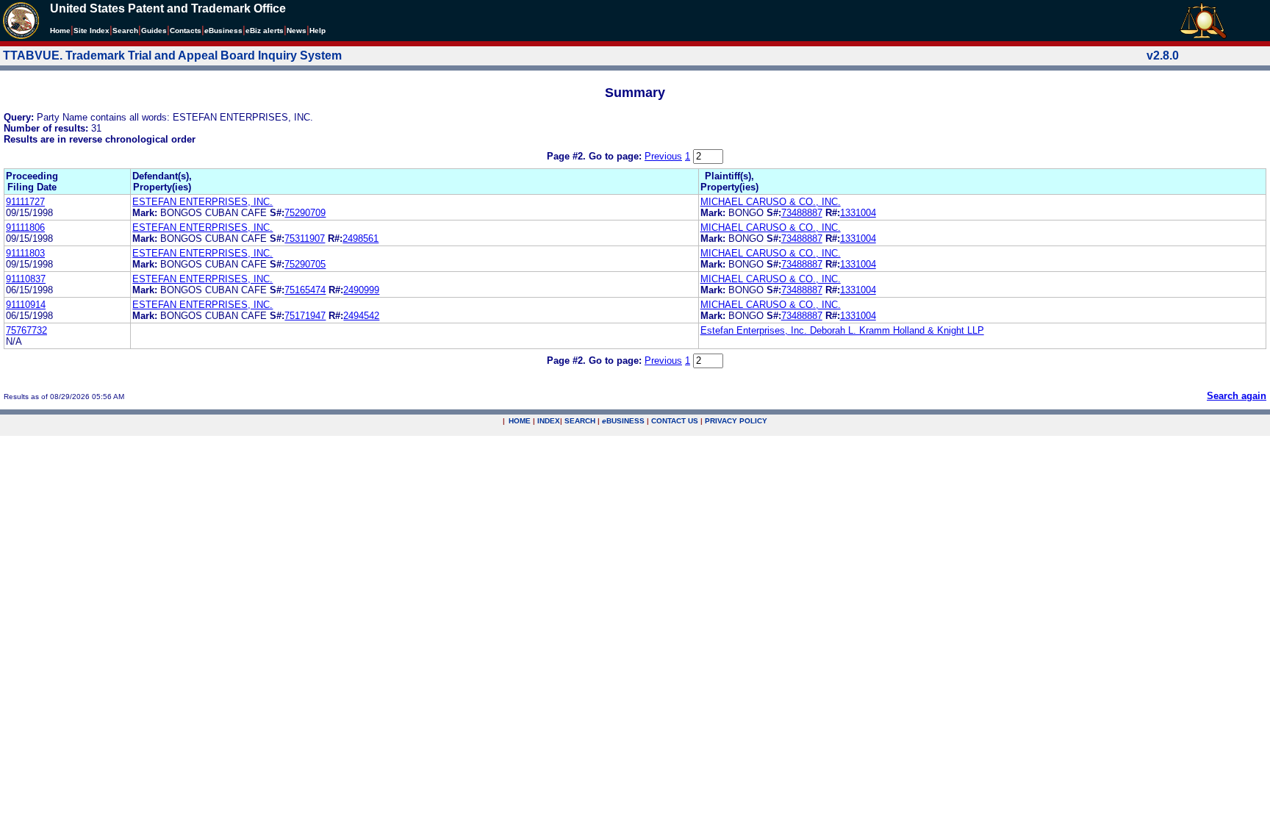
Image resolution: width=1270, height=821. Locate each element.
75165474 (305, 289)
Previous (663, 156)
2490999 (361, 289)
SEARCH (579, 421)
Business (223, 30)
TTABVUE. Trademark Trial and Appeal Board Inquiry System (172, 55)
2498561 (360, 238)
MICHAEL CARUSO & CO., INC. (770, 201)
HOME (520, 421)
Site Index (91, 30)
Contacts (185, 30)
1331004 (858, 212)
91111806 (25, 227)
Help (317, 30)
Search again (1236, 395)
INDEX (548, 421)
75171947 (305, 315)
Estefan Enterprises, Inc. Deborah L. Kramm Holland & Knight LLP (842, 330)
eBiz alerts (264, 30)
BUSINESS (623, 421)
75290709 (305, 212)
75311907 (304, 238)
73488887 (801, 212)
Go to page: (617, 156)
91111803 (25, 253)
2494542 (361, 315)
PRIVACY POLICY (736, 421)
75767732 (26, 330)
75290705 (305, 264)
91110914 (26, 304)
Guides (154, 30)
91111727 (25, 201)
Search (125, 30)
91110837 (26, 278)
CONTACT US (674, 421)
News (296, 30)
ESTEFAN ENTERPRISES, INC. (202, 201)
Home (60, 30)
